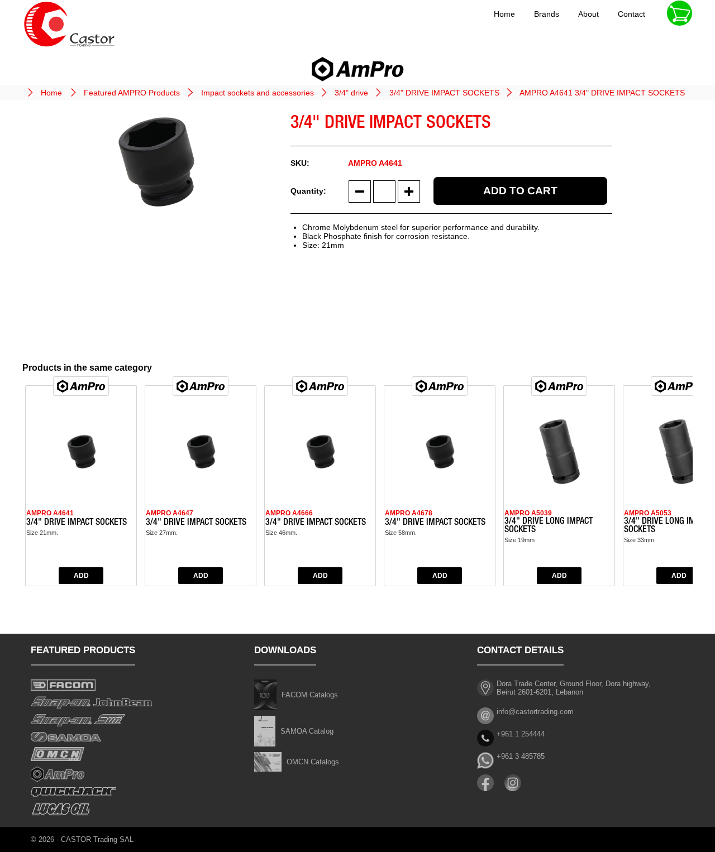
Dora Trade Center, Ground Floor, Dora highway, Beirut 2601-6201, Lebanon (574, 687)
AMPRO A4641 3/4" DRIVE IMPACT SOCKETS (602, 92)
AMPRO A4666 (289, 513)
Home (504, 13)
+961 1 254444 (521, 734)
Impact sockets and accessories (257, 92)
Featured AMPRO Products (132, 92)
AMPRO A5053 (647, 513)
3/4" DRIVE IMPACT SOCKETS (444, 92)
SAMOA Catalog (306, 731)
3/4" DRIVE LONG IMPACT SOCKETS (548, 526)
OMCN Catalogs (313, 762)
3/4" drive (351, 92)
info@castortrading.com (535, 711)
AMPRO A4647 (169, 513)
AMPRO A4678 (408, 513)
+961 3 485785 (521, 756)
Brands (546, 13)
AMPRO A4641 (50, 513)
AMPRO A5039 (528, 513)
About (588, 13)
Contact (631, 13)
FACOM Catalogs (310, 695)
